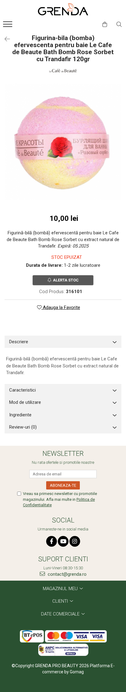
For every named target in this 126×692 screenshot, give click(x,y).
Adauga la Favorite (61, 307)
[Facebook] (51, 541)
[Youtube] (63, 541)
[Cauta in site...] (119, 24)
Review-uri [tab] (23, 427)
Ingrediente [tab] (20, 415)
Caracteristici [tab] (22, 390)
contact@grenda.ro (66, 574)
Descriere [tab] (18, 341)
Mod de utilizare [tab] (25, 402)
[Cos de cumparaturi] (104, 24)
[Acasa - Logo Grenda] (63, 9)
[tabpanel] (63, 142)
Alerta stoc (66, 280)
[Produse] (8, 26)
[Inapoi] (4, 39)
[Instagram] (74, 541)
